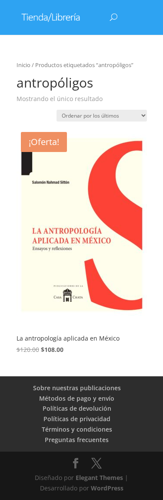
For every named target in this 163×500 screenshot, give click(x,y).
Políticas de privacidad (76, 419)
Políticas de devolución (77, 408)
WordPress (107, 488)
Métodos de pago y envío (76, 398)
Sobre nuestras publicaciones (77, 388)
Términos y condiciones (77, 429)
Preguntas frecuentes (77, 440)
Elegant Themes (99, 477)
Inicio (23, 65)
